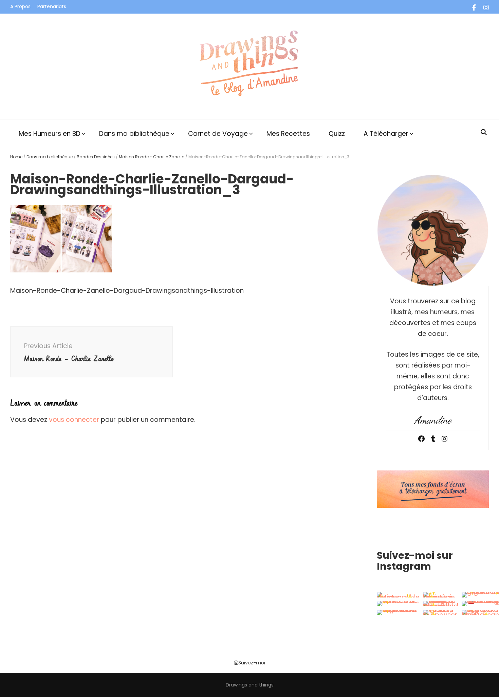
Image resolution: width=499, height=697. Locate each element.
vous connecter (74, 419)
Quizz (337, 133)
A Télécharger (386, 133)
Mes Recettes (288, 133)
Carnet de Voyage (218, 133)
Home (16, 157)
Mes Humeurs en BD (49, 133)
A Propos (20, 6)
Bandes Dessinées (96, 157)
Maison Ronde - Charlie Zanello (151, 157)
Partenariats (51, 6)
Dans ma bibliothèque (134, 133)
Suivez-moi (251, 662)
